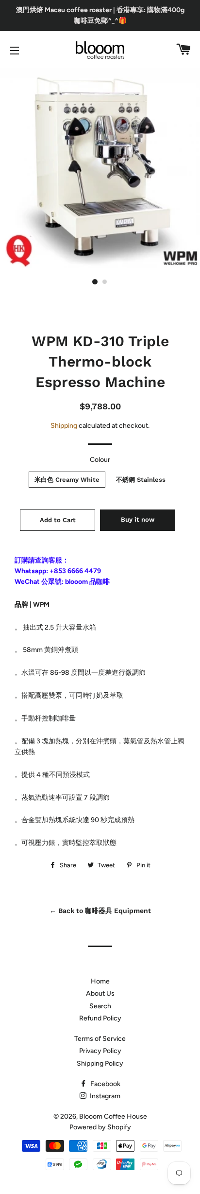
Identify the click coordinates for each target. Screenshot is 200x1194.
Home (100, 981)
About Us (100, 993)
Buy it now (137, 519)
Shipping (63, 425)
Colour (100, 460)
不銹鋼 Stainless (141, 479)
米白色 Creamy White (67, 479)
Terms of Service (100, 1039)
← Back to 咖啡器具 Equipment (100, 910)
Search (100, 1006)
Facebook (104, 1084)
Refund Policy (100, 1018)
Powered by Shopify (100, 1127)
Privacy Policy (100, 1051)
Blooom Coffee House (113, 1116)
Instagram (104, 1096)
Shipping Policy (100, 1063)
